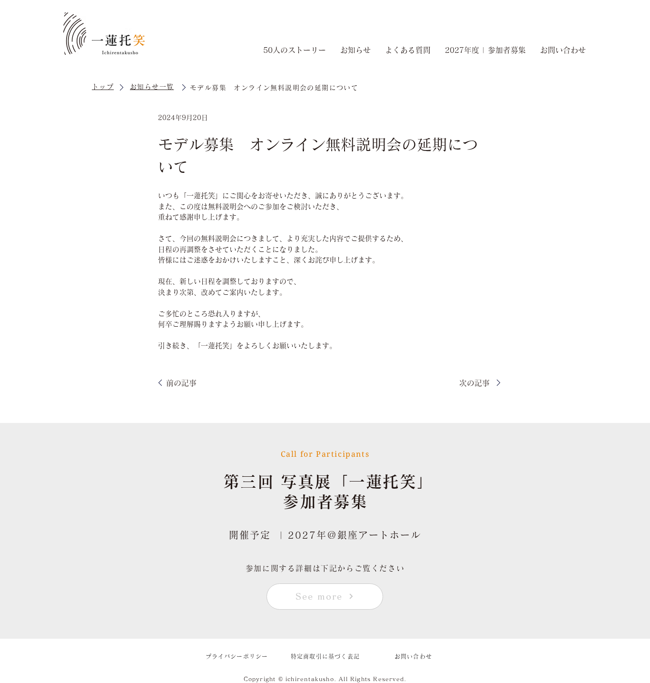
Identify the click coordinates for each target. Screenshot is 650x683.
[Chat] (121, 87)
